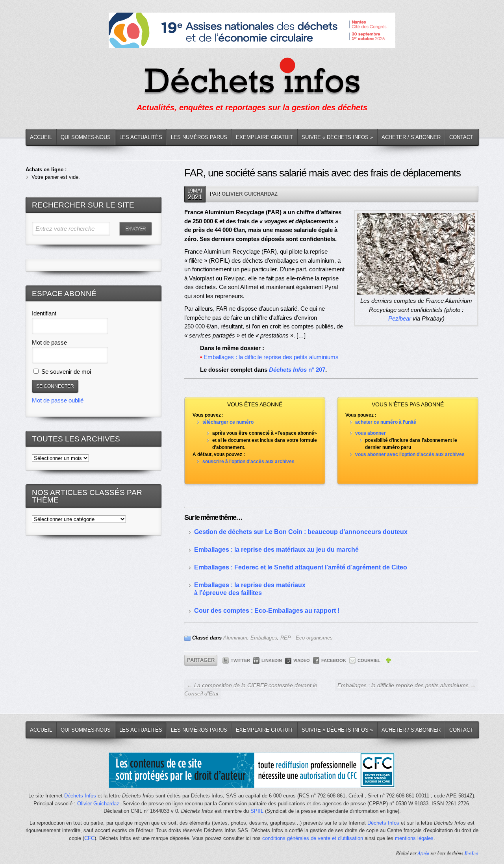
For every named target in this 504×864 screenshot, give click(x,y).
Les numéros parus (199, 137)
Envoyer (135, 228)
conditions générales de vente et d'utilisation (312, 838)
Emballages (263, 638)
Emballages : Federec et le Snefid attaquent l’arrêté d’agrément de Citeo (300, 567)
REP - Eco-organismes (306, 638)
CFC (89, 838)
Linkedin (271, 660)
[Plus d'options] (388, 661)
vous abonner (370, 433)
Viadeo (301, 660)
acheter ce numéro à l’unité (385, 422)
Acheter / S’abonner (411, 137)
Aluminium (235, 638)
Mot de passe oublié (57, 400)
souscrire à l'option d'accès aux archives (248, 461)
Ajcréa (424, 853)
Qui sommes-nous (86, 137)
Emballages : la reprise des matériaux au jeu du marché (276, 549)
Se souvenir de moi (65, 371)
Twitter (240, 660)
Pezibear (399, 318)
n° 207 (297, 369)
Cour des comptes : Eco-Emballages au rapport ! (266, 610)
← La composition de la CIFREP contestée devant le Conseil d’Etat (250, 689)
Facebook (333, 660)
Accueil (41, 137)
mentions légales (414, 838)
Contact (461, 137)
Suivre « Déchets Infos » (337, 137)
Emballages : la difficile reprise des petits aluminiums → (406, 685)
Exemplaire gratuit (264, 137)
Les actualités (140, 137)
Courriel (369, 660)
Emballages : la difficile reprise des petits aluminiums (271, 357)
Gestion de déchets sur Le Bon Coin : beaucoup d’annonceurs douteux (301, 531)
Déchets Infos (80, 796)
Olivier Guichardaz (250, 194)
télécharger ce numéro (228, 422)
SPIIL (256, 811)
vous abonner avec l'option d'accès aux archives (410, 454)
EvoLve (471, 853)
